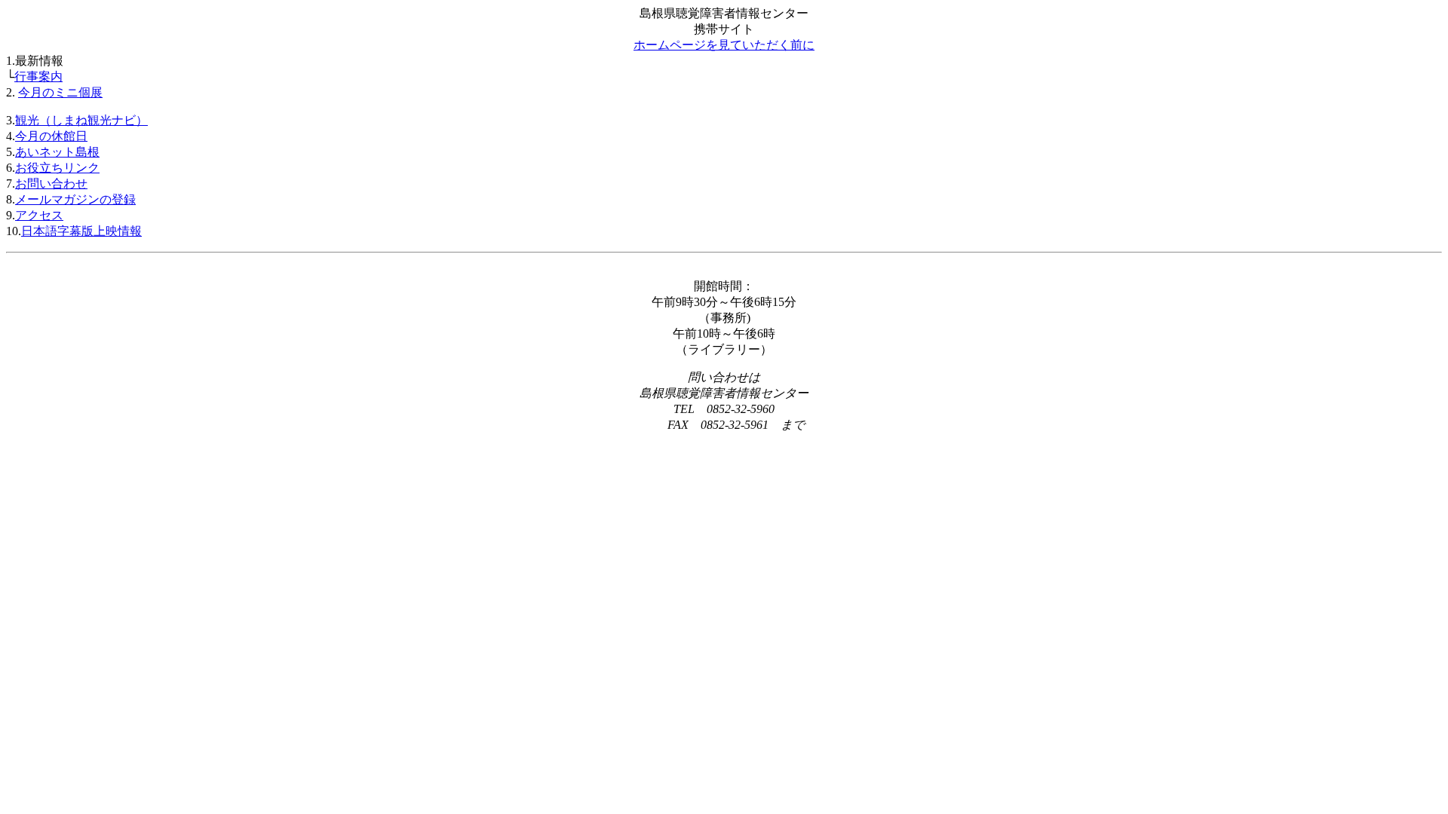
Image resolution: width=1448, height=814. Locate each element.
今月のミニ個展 (60, 92)
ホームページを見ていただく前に (724, 44)
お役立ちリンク (57, 167)
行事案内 (38, 76)
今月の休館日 (51, 136)
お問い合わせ (51, 183)
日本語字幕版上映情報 (81, 231)
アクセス (39, 215)
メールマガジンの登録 (75, 199)
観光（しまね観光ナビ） (81, 120)
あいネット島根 (57, 151)
